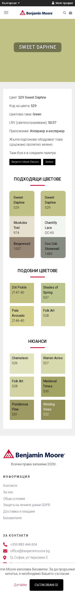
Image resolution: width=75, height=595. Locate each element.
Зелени (49, 161)
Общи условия (14, 499)
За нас (8, 492)
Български (9, 3)
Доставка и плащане (19, 511)
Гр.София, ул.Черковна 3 (29, 557)
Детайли (20, 585)
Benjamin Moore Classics (25, 161)
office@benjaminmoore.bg (30, 551)
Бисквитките (12, 518)
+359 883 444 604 (23, 544)
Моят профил (64, 3)
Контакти (10, 486)
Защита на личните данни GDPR (26, 505)
